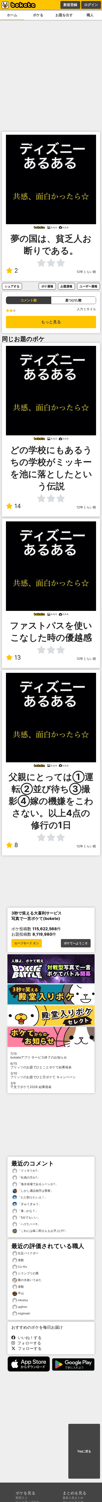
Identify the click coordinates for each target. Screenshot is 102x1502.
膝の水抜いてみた (30, 1280)
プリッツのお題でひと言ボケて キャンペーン (43, 1075)
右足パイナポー (28, 1253)
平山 (21, 1293)
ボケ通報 (47, 286)
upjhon (22, 1307)
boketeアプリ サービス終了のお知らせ (38, 1055)
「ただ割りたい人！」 (32, 1197)
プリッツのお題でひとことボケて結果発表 (41, 1065)
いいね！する (28, 1337)
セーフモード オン (26, 943)
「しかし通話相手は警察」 (35, 1191)
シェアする (12, 286)
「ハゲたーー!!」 (28, 1224)
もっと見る (51, 322)
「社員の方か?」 (28, 1177)
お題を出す (64, 15)
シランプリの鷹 (28, 1273)
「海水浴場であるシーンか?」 (37, 1184)
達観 (21, 1260)
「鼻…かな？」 (27, 1211)
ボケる (38, 15)
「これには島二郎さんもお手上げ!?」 (42, 1231)
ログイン (91, 5)
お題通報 (66, 286)
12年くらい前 (86, 272)
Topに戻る (84, 1451)
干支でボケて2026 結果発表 (30, 1085)
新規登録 (70, 5)
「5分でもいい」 (28, 1217)
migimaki (24, 1313)
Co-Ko (22, 1266)
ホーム (12, 15)
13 (17, 657)
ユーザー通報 (88, 286)
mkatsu (23, 1300)
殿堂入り (21, 1498)
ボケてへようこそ (76, 943)
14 (17, 506)
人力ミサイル (86, 309)
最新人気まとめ (73, 1498)
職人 (90, 15)
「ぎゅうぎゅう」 (29, 1204)
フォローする (28, 1342)
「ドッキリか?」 (28, 1170)
